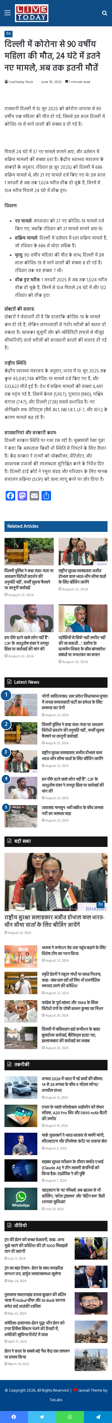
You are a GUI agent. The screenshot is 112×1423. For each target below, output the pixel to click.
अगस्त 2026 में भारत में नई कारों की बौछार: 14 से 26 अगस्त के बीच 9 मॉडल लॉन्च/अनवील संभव (72, 1085)
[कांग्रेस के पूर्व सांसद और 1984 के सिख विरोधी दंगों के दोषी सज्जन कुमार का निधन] (20, 1011)
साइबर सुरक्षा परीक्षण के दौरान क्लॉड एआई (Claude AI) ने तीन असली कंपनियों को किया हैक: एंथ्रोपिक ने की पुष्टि (72, 1168)
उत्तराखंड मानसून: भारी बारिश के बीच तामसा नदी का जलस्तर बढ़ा (72, 811)
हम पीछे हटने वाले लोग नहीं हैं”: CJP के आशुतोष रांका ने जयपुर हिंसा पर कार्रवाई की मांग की (26, 644)
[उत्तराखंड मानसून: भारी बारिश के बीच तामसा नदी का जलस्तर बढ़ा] (20, 816)
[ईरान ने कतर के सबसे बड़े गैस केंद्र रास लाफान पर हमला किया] (91, 1360)
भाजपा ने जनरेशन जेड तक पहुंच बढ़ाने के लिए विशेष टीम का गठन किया (74, 951)
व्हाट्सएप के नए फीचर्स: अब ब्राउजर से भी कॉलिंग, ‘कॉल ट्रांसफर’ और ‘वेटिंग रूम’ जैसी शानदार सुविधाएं (73, 1196)
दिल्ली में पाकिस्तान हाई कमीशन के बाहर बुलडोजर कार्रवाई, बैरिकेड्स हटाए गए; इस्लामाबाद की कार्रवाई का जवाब (71, 1035)
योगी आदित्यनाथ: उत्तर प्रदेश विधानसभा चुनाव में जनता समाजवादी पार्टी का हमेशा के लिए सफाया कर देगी (75, 702)
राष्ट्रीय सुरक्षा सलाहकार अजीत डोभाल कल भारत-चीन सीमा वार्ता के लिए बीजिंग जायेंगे (82, 577)
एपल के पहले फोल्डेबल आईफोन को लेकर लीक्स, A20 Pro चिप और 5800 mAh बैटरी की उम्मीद (74, 1113)
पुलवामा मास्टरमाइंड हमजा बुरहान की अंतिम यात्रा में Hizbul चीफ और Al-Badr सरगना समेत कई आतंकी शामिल (35, 1301)
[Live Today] (31, 13)
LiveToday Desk (21, 82)
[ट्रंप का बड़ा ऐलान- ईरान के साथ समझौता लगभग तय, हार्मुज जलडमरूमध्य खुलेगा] (91, 1277)
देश (8, 34)
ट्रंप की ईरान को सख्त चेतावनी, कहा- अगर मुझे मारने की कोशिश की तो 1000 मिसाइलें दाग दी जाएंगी (35, 1246)
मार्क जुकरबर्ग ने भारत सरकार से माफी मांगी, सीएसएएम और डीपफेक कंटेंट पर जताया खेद (74, 1138)
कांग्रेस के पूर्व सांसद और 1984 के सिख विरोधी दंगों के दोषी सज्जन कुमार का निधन (72, 1006)
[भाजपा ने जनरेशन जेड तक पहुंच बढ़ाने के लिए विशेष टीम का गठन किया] (20, 956)
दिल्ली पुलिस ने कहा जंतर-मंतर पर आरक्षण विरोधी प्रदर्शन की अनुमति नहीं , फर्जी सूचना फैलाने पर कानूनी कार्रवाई (28, 580)
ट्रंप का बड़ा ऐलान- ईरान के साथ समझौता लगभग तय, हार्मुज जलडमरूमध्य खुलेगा (33, 1271)
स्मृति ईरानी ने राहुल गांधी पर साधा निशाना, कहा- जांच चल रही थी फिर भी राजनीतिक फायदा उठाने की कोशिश (71, 980)
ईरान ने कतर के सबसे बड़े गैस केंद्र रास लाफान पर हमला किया (37, 1354)
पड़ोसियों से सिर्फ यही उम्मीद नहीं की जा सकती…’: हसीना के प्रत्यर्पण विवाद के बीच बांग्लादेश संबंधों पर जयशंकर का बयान (82, 646)
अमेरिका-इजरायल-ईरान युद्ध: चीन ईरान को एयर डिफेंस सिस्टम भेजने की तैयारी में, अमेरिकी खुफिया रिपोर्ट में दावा (34, 1329)
